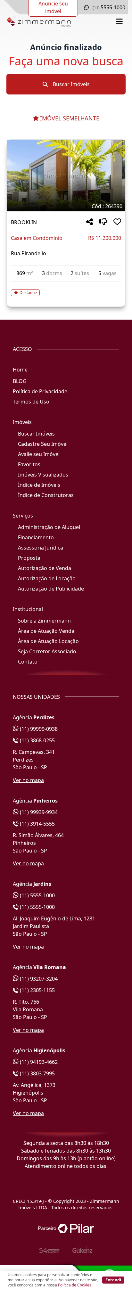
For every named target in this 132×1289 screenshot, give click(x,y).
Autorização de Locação (47, 578)
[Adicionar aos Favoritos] (117, 222)
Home (20, 369)
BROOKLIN (24, 222)
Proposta (29, 557)
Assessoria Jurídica (40, 547)
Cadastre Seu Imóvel (43, 443)
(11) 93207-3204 (38, 978)
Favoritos (29, 464)
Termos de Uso (31, 401)
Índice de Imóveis (39, 484)
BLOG (20, 381)
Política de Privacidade (40, 391)
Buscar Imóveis (71, 84)
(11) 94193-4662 (38, 1061)
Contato (27, 661)
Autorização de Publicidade (51, 588)
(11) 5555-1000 (37, 895)
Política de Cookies (74, 1285)
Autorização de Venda (44, 568)
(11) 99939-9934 (38, 812)
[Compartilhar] (89, 222)
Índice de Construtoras (46, 495)
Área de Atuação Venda (46, 630)
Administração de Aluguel (49, 527)
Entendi (113, 1280)
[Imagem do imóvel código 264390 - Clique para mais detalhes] (66, 175)
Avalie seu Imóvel (39, 454)
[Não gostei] (103, 222)
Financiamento (36, 537)
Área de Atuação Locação (48, 641)
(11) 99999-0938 (38, 728)
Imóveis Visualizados (43, 474)
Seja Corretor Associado (47, 651)
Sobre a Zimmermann (44, 620)
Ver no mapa (28, 780)
